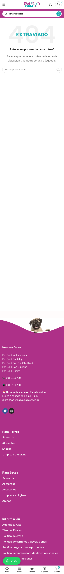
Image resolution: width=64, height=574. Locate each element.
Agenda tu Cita (11, 524)
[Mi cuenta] (50, 5)
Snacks (6, 448)
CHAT (14, 560)
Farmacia (8, 437)
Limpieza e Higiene (14, 454)
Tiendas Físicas (12, 530)
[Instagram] (11, 411)
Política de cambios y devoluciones (24, 541)
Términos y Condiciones (17, 558)
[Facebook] (5, 411)
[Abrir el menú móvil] (4, 5)
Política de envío (12, 536)
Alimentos (8, 443)
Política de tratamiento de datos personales (30, 553)
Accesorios (9, 489)
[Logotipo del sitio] (32, 4)
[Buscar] (58, 13)
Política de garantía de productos (23, 547)
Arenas (6, 501)
